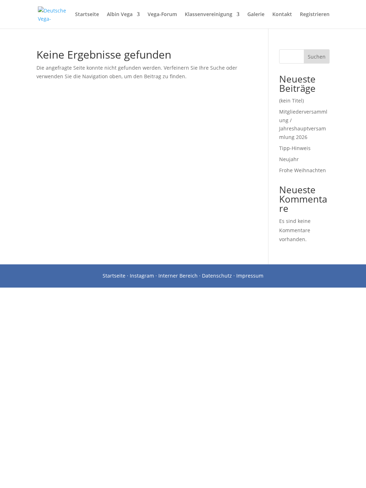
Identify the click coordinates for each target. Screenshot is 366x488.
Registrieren (315, 15)
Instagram (142, 275)
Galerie (255, 15)
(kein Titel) (291, 100)
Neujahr (289, 159)
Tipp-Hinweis (295, 148)
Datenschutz (217, 275)
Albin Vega (120, 15)
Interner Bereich (178, 275)
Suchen (317, 56)
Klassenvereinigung (208, 15)
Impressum (249, 275)
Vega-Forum (162, 15)
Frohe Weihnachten (302, 170)
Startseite (87, 15)
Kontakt (282, 15)
